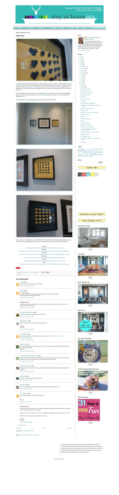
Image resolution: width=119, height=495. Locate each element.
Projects (58, 27)
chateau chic (23, 344)
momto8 (22, 282)
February (83, 87)
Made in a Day (65, 254)
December (83, 66)
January (83, 142)
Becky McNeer (23, 334)
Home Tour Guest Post (85, 91)
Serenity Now (22, 264)
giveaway (101, 151)
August (82, 74)
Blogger (62, 459)
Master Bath (83, 97)
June (82, 79)
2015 (80, 58)
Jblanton (22, 290)
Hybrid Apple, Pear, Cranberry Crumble (89, 132)
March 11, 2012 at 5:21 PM (26, 401)
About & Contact (25, 27)
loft (34, 87)
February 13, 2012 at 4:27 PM (27, 297)
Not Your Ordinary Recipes (56, 336)
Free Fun (95, 151)
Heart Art (82, 116)
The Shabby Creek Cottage (30, 261)
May (82, 81)
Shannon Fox (23, 384)
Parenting (88, 27)
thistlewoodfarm (24, 321)
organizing (81, 154)
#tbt (78, 149)
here (48, 93)
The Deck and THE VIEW (86, 93)
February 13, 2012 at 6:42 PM (27, 329)
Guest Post (80, 152)
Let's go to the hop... (85, 122)
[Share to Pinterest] (49, 272)
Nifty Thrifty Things (48, 248)
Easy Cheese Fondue (85, 89)
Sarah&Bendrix (41, 95)
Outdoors (87, 154)
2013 (80, 63)
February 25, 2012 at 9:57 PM (27, 371)
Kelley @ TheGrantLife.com (26, 312)
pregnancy (100, 154)
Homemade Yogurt (84, 114)
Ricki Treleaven (24, 393)
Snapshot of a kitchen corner (87, 127)
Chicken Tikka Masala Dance (87, 108)
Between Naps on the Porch (26, 251)
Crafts (21, 274)
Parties (80, 27)
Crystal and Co (39, 257)
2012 (80, 65)
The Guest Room (84, 110)
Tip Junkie (30, 254)
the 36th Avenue (61, 261)
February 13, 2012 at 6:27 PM (27, 316)
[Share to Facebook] (47, 272)
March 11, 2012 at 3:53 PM (26, 380)
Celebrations (95, 149)
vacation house (89, 156)
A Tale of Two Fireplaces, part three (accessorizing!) (88, 129)
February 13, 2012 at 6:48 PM (27, 339)
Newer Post (19, 428)
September (83, 72)
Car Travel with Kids (85, 99)
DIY (87, 151)
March (82, 85)
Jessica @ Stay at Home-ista (27, 272)
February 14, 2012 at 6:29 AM (27, 361)
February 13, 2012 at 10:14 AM (27, 286)
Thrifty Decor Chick (49, 251)
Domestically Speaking (50, 257)
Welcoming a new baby (85, 124)
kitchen (95, 152)
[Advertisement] (18, 475)
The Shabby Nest (41, 264)
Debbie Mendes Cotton (25, 366)
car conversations (88, 149)
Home (16, 27)
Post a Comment (22, 425)
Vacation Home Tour (47, 27)
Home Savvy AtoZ (58, 248)
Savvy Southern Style (29, 257)
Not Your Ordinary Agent (25, 337)
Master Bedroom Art (85, 95)
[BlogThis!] (44, 272)
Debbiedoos (23, 376)
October (83, 70)
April (82, 83)
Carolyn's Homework (56, 254)
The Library (83, 101)
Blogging (82, 149)
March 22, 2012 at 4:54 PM (26, 422)
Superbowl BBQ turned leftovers (88, 103)
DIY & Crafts (66, 27)
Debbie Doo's (66, 251)
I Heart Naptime (30, 248)
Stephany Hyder (38, 248)
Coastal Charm (23, 254)
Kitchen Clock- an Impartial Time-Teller (89, 112)
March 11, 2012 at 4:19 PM (26, 388)
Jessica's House (88, 152)
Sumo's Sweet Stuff (39, 251)
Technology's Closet (85, 136)
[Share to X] (45, 272)
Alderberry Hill (58, 251)
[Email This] (42, 272)
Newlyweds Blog (60, 257)
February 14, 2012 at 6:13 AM (27, 351)
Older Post (69, 428)
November (83, 68)
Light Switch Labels (85, 134)
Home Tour (36, 27)
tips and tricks (81, 156)
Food (74, 27)
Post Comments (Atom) (27, 430)
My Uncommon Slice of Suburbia (42, 254)
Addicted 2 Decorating (63, 264)
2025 (80, 56)
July (82, 76)
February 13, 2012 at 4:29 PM (27, 307)
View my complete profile (84, 50)
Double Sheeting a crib (85, 118)
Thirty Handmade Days (52, 264)
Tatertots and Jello (31, 264)
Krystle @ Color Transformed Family (29, 355)
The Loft (82, 120)
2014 (80, 60)
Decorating (82, 151)
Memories (100, 152)
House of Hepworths (51, 261)
